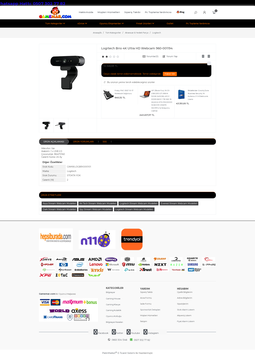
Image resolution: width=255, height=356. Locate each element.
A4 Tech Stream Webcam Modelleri (98, 203)
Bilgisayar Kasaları (114, 322)
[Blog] (181, 12)
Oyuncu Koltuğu (113, 316)
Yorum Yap (172, 56)
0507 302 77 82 (142, 340)
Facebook (103, 333)
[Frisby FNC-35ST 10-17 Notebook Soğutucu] (108, 95)
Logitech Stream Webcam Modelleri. (134, 209)
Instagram (153, 333)
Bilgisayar (110, 292)
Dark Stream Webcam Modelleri (59, 209)
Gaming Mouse (113, 298)
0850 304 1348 (119, 340)
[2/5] (105, 56)
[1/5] (103, 56)
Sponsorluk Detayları (150, 309)
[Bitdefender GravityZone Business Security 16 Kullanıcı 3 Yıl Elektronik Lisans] (181, 95)
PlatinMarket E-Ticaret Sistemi (118, 353)
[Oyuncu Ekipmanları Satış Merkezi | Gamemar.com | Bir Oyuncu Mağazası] (55, 17)
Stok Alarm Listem (185, 309)
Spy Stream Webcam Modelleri (96, 209)
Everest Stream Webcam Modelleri (179, 203)
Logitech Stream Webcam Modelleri (138, 203)
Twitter (119, 333)
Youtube (135, 333)
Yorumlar (152, 56)
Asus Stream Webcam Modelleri (59, 203)
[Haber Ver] (170, 74)
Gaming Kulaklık (113, 310)
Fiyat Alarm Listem (185, 321)
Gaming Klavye (113, 304)
